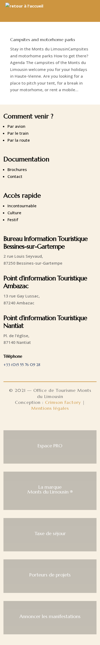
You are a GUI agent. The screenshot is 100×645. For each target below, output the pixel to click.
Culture (14, 212)
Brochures (17, 169)
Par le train (18, 133)
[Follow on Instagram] (50, 422)
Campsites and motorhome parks (42, 39)
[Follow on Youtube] (63, 422)
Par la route (18, 140)
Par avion (16, 126)
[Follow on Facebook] (37, 422)
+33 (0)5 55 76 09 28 (21, 364)
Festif (12, 219)
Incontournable (22, 205)
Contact (14, 176)
